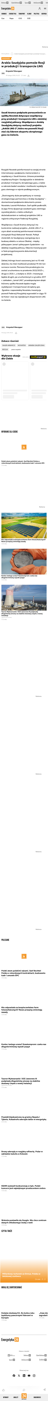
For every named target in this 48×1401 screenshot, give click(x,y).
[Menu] (45, 8)
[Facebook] (14, 1375)
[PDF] (16, 333)
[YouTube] (29, 1375)
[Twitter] (19, 1375)
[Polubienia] (3, 1390)
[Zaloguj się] (39, 8)
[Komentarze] (24, 1390)
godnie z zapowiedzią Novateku (17, 290)
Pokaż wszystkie (16, 349)
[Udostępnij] (44, 1389)
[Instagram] (34, 1375)
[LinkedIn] (24, 1375)
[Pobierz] (28, 75)
